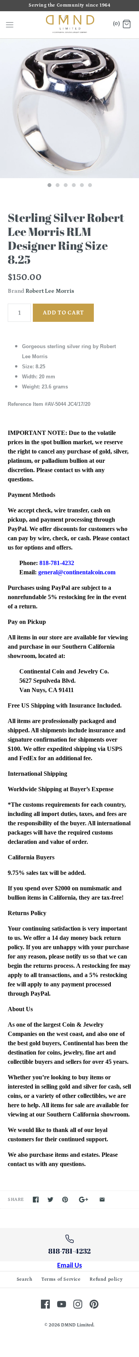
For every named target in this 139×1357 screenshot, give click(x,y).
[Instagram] (77, 1304)
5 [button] (81, 186)
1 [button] (49, 186)
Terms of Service (61, 1279)
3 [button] (65, 186)
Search (24, 1279)
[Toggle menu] (9, 24)
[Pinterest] (94, 1304)
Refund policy (106, 1279)
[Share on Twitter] (50, 1199)
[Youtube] (61, 1304)
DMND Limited (77, 1325)
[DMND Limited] (70, 25)
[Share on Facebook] (36, 1199)
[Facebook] (45, 1304)
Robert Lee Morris (49, 291)
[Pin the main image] (65, 1199)
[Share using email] (102, 1199)
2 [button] (57, 186)
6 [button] (89, 186)
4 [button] (73, 186)
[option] (69, 108)
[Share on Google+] (83, 1199)
